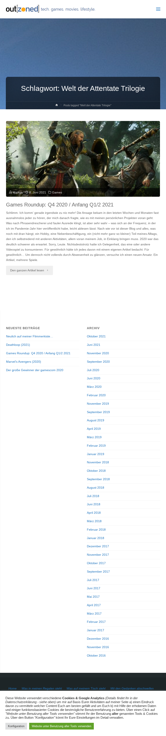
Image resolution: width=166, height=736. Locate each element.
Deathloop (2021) (18, 344)
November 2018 (98, 462)
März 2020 (94, 386)
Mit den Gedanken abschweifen (132, 688)
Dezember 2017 (98, 546)
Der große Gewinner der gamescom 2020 (34, 370)
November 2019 (98, 403)
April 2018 (94, 512)
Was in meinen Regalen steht (42, 688)
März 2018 (94, 521)
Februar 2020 (96, 395)
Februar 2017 (96, 621)
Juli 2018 (93, 496)
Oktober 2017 (96, 563)
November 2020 (98, 353)
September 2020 (98, 361)
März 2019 (94, 437)
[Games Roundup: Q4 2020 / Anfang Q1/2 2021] (83, 173)
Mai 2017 (93, 596)
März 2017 (94, 613)
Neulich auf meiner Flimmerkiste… (29, 336)
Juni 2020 (93, 378)
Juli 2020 (93, 370)
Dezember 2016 (98, 638)
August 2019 (95, 420)
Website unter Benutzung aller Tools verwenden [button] (61, 726)
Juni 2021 (93, 344)
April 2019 (94, 428)
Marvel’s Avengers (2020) (23, 361)
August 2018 (95, 487)
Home (12, 688)
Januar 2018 (95, 538)
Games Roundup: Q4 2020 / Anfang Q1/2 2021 (59, 205)
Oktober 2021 (96, 336)
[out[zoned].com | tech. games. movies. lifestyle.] (50, 9)
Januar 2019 (95, 454)
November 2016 (98, 647)
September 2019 (98, 412)
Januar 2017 (95, 630)
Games (57, 192)
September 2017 (98, 571)
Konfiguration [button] (16, 726)
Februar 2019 (96, 445)
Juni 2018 (93, 504)
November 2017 (98, 554)
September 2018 (98, 479)
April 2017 (94, 605)
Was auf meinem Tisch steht (86, 688)
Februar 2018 (96, 529)
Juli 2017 (93, 580)
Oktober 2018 (96, 470)
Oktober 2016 (96, 655)
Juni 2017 (93, 588)
